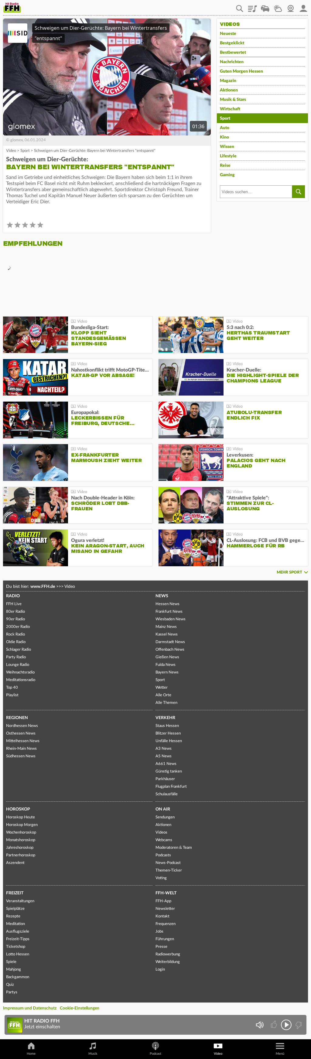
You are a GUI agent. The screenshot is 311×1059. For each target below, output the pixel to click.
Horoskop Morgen (22, 825)
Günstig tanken (169, 771)
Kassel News (167, 634)
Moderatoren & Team (174, 848)
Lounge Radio (17, 665)
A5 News (164, 756)
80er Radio (15, 612)
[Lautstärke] (259, 1025)
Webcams (164, 840)
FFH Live (14, 604)
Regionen (17, 718)
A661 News (166, 764)
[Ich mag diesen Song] (274, 1025)
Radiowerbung (168, 954)
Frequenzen (166, 924)
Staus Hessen (167, 726)
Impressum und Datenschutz (29, 1008)
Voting (161, 878)
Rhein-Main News (21, 749)
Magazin (228, 81)
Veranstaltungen (20, 901)
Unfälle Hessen (169, 741)
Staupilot (265, 6)
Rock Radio (15, 634)
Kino (224, 137)
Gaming (227, 175)
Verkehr (165, 718)
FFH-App (163, 901)
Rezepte (13, 916)
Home (31, 1053)
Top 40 (12, 688)
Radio (13, 596)
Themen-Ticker (169, 870)
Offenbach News (170, 650)
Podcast (155, 1053)
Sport (25, 151)
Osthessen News (21, 733)
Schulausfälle (167, 794)
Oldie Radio (16, 642)
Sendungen (165, 817)
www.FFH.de (42, 586)
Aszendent (15, 863)
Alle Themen (166, 703)
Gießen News (167, 657)
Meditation (15, 924)
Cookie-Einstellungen (79, 1008)
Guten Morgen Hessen (241, 71)
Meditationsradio (20, 680)
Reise (225, 165)
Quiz (10, 985)
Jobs (159, 932)
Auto (224, 128)
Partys (11, 992)
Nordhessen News (22, 726)
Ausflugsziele (17, 932)
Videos (161, 833)
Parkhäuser (165, 779)
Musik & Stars (233, 100)
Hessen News (167, 604)
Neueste (228, 34)
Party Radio (16, 657)
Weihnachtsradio (20, 672)
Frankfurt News (169, 612)
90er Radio (15, 619)
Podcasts (163, 855)
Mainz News (166, 627)
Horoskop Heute (20, 817)
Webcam (290, 6)
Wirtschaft (230, 109)
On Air (163, 809)
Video (11, 151)
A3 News (164, 749)
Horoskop (18, 809)
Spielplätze (15, 909)
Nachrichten (232, 62)
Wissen (227, 147)
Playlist (252, 6)
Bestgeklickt (232, 43)
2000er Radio (18, 627)
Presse (161, 947)
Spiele (11, 962)
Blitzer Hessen (168, 733)
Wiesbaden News (171, 619)
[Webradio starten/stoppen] (286, 1025)
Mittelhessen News (22, 741)
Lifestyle (228, 156)
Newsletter (165, 909)
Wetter (277, 6)
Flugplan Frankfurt (171, 787)
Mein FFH (303, 6)
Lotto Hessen (17, 954)
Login (160, 970)
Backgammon (17, 977)
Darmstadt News (170, 642)
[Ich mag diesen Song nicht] (298, 1025)
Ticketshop (15, 947)
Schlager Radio (18, 650)
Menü (280, 1053)
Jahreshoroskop (19, 848)
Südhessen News (21, 756)
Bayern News (167, 672)
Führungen (165, 939)
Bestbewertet (233, 52)
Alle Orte (163, 695)
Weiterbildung (168, 962)
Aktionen (229, 90)
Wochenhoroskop (21, 833)
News (162, 596)
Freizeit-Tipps (17, 939)
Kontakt (162, 916)
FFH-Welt (166, 893)
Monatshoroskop (20, 840)
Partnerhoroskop (20, 855)
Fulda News (166, 665)
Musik (92, 1053)
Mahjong (13, 970)
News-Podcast (168, 863)
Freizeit (14, 893)
